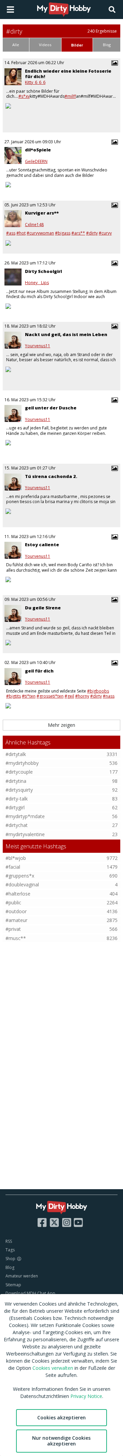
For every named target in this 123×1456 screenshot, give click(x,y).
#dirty (92, 233)
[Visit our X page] (54, 1222)
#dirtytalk (15, 754)
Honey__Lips (37, 282)
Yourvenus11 (37, 346)
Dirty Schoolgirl (43, 271)
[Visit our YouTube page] (78, 1222)
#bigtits (13, 696)
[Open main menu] (10, 9)
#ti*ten (29, 696)
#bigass (62, 233)
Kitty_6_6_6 (35, 82)
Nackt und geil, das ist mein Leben (66, 334)
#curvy (105, 233)
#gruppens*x (19, 875)
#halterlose (17, 893)
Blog (9, 1267)
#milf (70, 96)
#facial (12, 867)
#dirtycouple (19, 772)
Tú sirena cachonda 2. (51, 476)
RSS (8, 1241)
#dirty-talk (16, 798)
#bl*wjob (15, 858)
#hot (21, 233)
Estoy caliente (42, 544)
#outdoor (16, 911)
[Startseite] (64, 9)
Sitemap (13, 1285)
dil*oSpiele (38, 150)
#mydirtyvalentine (25, 834)
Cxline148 (34, 224)
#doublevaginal (22, 884)
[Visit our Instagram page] (66, 1222)
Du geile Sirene (43, 608)
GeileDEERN (36, 161)
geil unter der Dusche (51, 408)
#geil (69, 696)
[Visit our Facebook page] (42, 1222)
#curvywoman (40, 233)
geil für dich (39, 671)
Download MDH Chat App (30, 1293)
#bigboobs (98, 691)
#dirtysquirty (19, 790)
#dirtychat (16, 825)
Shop (10, 1258)
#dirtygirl (15, 807)
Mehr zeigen (61, 725)
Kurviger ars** (42, 213)
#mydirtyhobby (22, 763)
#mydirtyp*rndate (25, 816)
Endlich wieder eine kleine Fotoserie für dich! (68, 74)
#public (13, 902)
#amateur (16, 920)
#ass (10, 233)
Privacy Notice (86, 1396)
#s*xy (24, 96)
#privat (13, 929)
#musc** (15, 938)
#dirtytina (15, 781)
